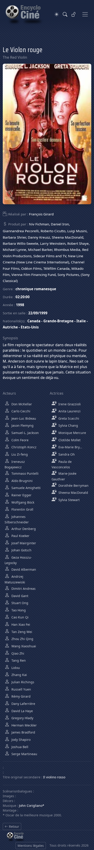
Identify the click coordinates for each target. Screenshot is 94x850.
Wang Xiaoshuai (23, 646)
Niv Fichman (39, 224)
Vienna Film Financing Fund (33, 274)
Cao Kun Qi (19, 617)
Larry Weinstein (52, 243)
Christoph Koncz (23, 447)
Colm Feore (19, 440)
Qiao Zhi (17, 653)
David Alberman (23, 569)
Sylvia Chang (67, 425)
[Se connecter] (73, 14)
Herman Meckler (23, 725)
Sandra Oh (66, 454)
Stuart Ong (19, 603)
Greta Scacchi (68, 418)
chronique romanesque (36, 289)
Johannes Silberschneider (17, 519)
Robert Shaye (78, 243)
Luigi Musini (77, 231)
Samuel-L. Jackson (24, 433)
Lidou (15, 668)
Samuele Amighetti (25, 488)
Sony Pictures (68, 274)
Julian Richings (22, 682)
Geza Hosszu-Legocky (18, 560)
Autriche (10, 327)
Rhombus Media (67, 249)
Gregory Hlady (21, 718)
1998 (20, 305)
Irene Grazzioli (69, 404)
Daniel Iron (60, 224)
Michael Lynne (14, 249)
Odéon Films (31, 268)
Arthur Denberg (23, 529)
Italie (81, 321)
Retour (13, 826)
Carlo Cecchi (20, 411)
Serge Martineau (23, 754)
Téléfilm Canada (56, 268)
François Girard (41, 214)
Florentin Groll (21, 509)
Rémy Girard (20, 696)
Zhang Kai (18, 675)
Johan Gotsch (20, 550)
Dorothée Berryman (73, 485)
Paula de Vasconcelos (62, 464)
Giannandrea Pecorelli (21, 231)
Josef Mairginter (23, 543)
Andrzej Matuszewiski (15, 579)
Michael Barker (40, 249)
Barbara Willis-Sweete (20, 243)
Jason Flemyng (22, 425)
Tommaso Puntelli (24, 473)
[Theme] (56, 14)
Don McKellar (21, 404)
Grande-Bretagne (58, 321)
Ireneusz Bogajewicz (15, 464)
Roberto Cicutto (53, 231)
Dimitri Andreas (23, 588)
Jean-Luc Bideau (23, 418)
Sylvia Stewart (68, 500)
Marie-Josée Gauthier (64, 476)
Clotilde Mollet (69, 440)
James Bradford (22, 732)
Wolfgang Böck (22, 502)
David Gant (19, 596)
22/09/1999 (37, 313)
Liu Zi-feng (19, 454)
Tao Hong (18, 610)
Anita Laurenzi (69, 411)
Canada (33, 321)
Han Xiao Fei (20, 624)
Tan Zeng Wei (21, 632)
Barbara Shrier (14, 237)
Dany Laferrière (22, 703)
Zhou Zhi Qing (21, 639)
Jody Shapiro (20, 739)
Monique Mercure (71, 433)
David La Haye (21, 711)
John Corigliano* (31, 805)
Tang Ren (18, 660)
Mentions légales (31, 845)
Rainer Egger (20, 495)
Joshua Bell (19, 747)
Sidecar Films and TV (49, 256)
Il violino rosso (54, 777)
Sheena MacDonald (67, 237)
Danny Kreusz (39, 237)
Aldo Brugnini (21, 481)
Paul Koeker (19, 536)
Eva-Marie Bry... (69, 447)
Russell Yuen (20, 689)
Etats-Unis (30, 327)
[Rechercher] (65, 14)
